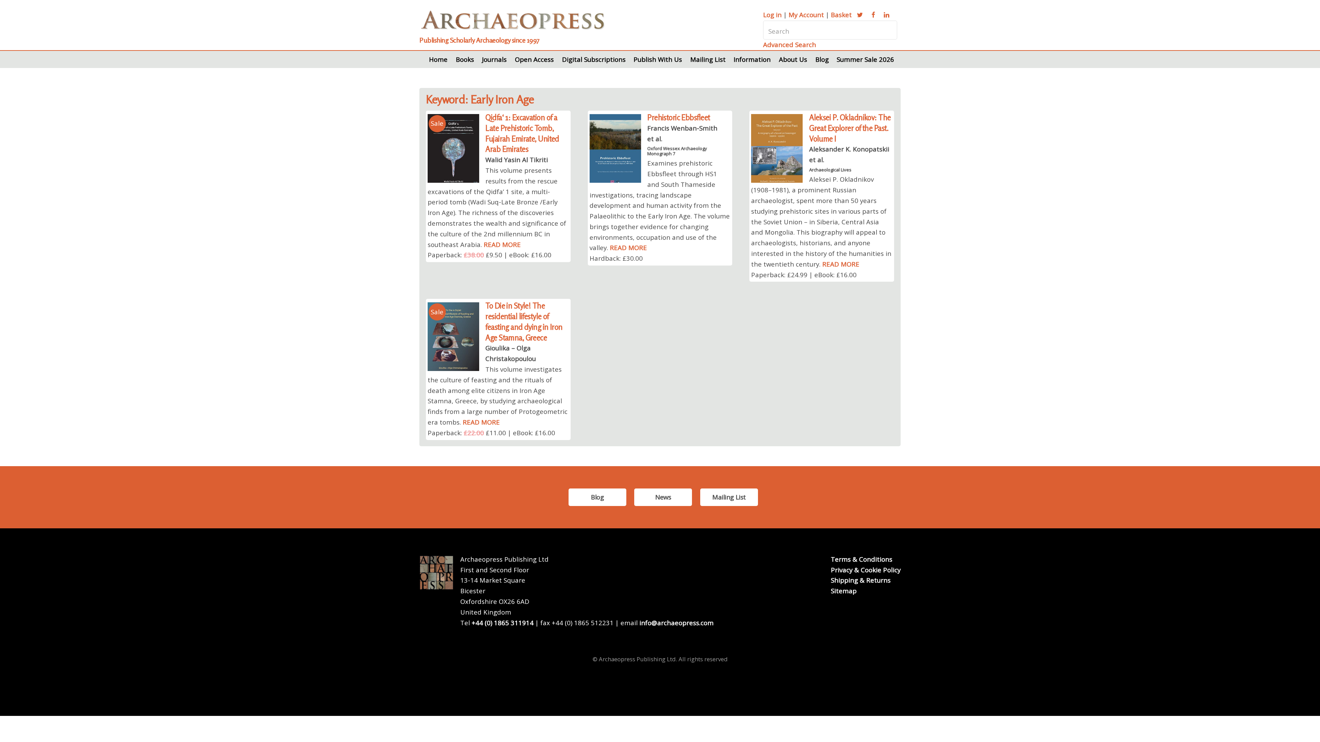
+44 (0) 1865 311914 (503, 622)
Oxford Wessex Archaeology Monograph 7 (677, 150)
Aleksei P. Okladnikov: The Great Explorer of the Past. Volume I (850, 128)
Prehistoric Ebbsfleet (678, 117)
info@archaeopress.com (676, 622)
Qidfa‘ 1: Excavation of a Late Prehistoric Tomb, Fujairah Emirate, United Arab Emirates (522, 133)
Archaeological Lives (830, 170)
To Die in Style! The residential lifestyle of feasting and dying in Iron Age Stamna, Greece (523, 321)
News (663, 497)
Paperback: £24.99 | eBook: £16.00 (804, 274)
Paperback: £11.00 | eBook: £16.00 (491, 432)
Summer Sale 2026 (865, 59)
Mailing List (708, 59)
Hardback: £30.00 (616, 258)
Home (438, 59)
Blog (822, 59)
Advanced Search (789, 44)
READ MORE (502, 244)
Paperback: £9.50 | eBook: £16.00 (489, 254)
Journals (494, 59)
